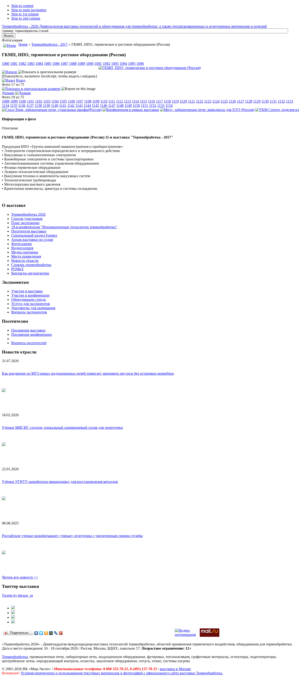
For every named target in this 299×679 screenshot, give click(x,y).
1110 (103, 101)
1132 (281, 101)
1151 (144, 105)
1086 (56, 64)
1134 (5, 105)
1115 (143, 101)
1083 (31, 64)
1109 (96, 101)
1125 (224, 101)
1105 (63, 101)
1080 (5, 64)
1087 (64, 64)
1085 (47, 64)
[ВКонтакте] (36, 633)
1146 (103, 105)
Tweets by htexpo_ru (17, 595)
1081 (14, 64)
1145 (95, 105)
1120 (183, 101)
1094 (123, 64)
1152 (152, 105)
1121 (191, 101)
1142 (71, 105)
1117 (159, 101)
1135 (13, 105)
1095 (131, 64)
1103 (46, 101)
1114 (135, 101)
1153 (160, 105)
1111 (111, 101)
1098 (5, 101)
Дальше (8, 93)
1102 (38, 101)
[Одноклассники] (46, 633)
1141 (62, 105)
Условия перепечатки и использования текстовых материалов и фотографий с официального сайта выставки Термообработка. (122, 673)
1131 (273, 101)
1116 (151, 101)
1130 (265, 101)
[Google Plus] (60, 633)
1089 (81, 64)
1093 (115, 64)
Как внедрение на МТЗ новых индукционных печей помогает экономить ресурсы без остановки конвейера (88, 373)
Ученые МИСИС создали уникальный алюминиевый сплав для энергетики (62, 428)
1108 (87, 101)
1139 (46, 105)
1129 (256, 101)
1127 (240, 101)
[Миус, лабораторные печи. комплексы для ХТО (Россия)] (207, 110)
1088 (73, 64)
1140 (54, 105)
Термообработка (15, 657)
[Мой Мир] (51, 633)
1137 (30, 105)
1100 (22, 101)
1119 (175, 101)
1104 (55, 101)
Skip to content (22, 6)
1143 (79, 105)
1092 (106, 64)
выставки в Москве (175, 669)
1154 (169, 105)
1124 (216, 101)
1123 (207, 101)
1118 (167, 101)
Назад (20, 80)
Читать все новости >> (20, 577)
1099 (14, 101)
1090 (89, 64)
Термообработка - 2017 (49, 44)
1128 (248, 101)
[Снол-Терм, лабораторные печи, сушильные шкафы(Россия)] (52, 110)
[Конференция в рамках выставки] (131, 110)
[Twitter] (41, 633)
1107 (79, 101)
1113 (127, 101)
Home (23, 44)
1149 (128, 105)
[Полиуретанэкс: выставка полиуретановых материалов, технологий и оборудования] (13, 617)
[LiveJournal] (55, 633)
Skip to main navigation (28, 10)
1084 (39, 64)
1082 (22, 64)
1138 (38, 105)
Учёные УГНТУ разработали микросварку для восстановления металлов (60, 482)
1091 (98, 64)
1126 (232, 101)
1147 (111, 105)
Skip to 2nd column (25, 18)
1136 (21, 105)
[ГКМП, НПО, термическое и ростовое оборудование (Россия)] (150, 68)
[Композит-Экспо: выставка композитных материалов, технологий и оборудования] (13, 613)
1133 (289, 101)
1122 (199, 101)
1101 (30, 101)
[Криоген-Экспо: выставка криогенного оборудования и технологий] (13, 608)
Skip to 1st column (25, 14)
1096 (140, 64)
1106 (71, 101)
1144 (87, 105)
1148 (120, 105)
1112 (119, 101)
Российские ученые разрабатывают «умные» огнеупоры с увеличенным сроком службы (72, 536)
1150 (136, 105)
